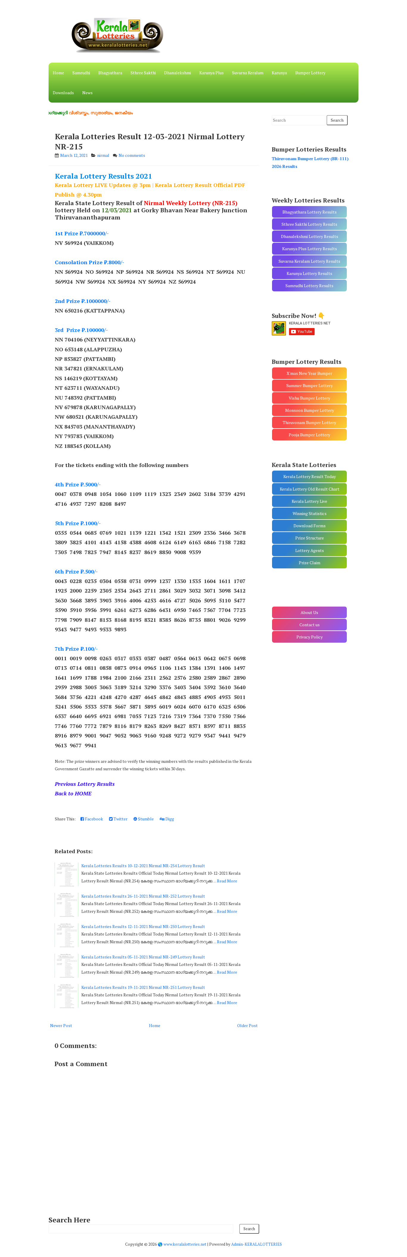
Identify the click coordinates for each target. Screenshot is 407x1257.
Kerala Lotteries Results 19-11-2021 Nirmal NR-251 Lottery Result (143, 987)
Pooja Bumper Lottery (309, 434)
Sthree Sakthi (143, 72)
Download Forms (309, 525)
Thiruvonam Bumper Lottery (309, 422)
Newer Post (61, 1025)
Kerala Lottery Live (309, 501)
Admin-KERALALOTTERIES (256, 1244)
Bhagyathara (110, 72)
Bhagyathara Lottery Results (309, 212)
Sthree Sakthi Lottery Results (309, 224)
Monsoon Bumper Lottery (309, 410)
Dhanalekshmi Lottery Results (309, 236)
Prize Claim (309, 562)
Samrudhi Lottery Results (309, 285)
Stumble (145, 819)
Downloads (63, 92)
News (87, 92)
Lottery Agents (309, 550)
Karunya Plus (211, 72)
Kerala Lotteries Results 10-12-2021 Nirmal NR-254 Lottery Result (143, 865)
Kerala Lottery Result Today (309, 476)
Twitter (120, 819)
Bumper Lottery (310, 72)
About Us (309, 612)
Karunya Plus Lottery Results (309, 248)
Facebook (93, 819)
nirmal (103, 155)
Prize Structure (309, 538)
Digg (169, 819)
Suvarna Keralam (247, 72)
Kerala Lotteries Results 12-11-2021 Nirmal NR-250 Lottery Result (143, 926)
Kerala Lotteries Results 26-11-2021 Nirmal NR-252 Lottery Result (143, 896)
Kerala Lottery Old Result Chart (309, 489)
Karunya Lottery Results (309, 273)
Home (58, 72)
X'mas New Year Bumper (309, 373)
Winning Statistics (310, 513)
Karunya (279, 72)
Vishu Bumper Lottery (309, 398)
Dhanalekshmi (177, 72)
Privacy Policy (309, 637)
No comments (132, 155)
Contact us (309, 624)
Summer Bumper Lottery (309, 385)
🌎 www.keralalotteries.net (182, 1244)
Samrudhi (81, 72)
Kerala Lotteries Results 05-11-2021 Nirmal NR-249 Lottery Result (143, 957)
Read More (227, 881)
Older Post (247, 1025)
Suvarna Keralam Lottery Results (309, 261)
